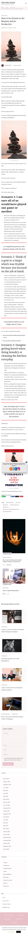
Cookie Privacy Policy (8, 915)
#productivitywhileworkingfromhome (11, 509)
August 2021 (6, 817)
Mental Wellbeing (7, 874)
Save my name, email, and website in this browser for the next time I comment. (13, 759)
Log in (4, 897)
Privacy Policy (8, 919)
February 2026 (6, 781)
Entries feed (6, 900)
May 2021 (5, 822)
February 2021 (6, 831)
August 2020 (6, 849)
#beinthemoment (10, 502)
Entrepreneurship (5, 714)
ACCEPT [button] (18, 931)
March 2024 (6, 799)
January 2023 (6, 805)
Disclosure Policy (19, 919)
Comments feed (6, 904)
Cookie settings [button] (11, 931)
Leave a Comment (17, 65)
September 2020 (7, 846)
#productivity (6, 507)
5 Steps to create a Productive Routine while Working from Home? (12, 631)
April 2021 (5, 825)
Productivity (4, 15)
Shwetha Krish (8, 2)
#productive (5, 504)
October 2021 (6, 811)
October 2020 (6, 843)
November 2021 (6, 808)
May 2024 (5, 796)
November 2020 (7, 840)
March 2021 (6, 828)
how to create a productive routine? (12, 340)
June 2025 (5, 787)
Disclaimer (14, 922)
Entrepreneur (6, 865)
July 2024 (5, 793)
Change (5, 862)
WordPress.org (6, 907)
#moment (18, 502)
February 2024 (6, 802)
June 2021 (5, 819)
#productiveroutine (14, 504)
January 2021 (6, 834)
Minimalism (6, 877)
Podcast (5, 883)
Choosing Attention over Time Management (10, 660)
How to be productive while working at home (14, 335)
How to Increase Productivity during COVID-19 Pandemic (12, 718)
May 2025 (5, 790)
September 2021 (7, 814)
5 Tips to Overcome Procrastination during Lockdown (11, 689)
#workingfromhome (7, 511)
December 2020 (7, 837)
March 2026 (6, 778)
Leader (5, 871)
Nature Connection (7, 880)
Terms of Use (21, 915)
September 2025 (7, 784)
